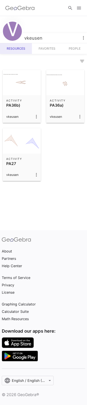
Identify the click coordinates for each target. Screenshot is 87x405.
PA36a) (57, 105)
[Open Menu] (79, 8)
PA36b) (13, 105)
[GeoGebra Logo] (20, 8)
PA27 (11, 163)
